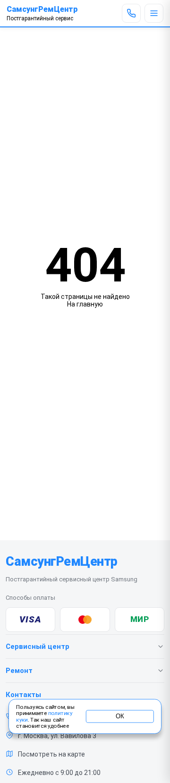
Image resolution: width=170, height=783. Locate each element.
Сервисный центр (37, 646)
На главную (85, 304)
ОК (120, 716)
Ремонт (19, 670)
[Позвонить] (131, 13)
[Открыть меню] (153, 13)
